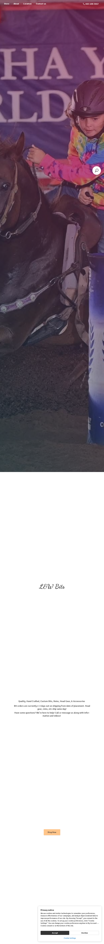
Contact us (41, 4)
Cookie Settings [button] (70, 938)
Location (27, 4)
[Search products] (96, 170)
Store (6, 4)
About (16, 4)
